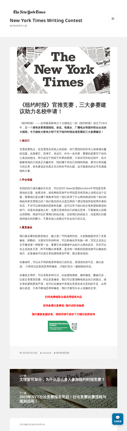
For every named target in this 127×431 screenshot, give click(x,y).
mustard (46, 352)
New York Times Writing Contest (46, 20)
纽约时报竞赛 (62, 352)
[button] (117, 419)
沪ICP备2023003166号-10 (32, 424)
